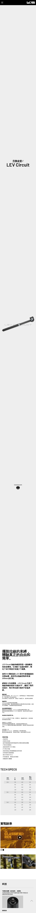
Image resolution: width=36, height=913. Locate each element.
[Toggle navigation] (2, 2)
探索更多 (4, 910)
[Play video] (19, 837)
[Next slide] (3, 850)
